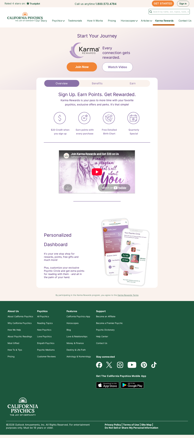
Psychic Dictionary (105, 329)
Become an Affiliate (105, 316)
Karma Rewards (164, 20)
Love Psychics (44, 336)
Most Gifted (13, 343)
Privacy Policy (113, 424)
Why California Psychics (20, 323)
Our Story (41, 20)
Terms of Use (131, 424)
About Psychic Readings (20, 336)
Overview (62, 83)
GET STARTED (163, 3)
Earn (133, 83)
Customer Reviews (46, 356)
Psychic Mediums (46, 349)
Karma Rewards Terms (128, 295)
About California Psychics (20, 316)
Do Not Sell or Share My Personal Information (131, 427)
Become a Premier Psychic (109, 323)
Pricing (112, 20)
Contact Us (185, 20)
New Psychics (44, 329)
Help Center (102, 336)
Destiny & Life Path (76, 349)
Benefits (97, 83)
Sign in (183, 3)
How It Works (95, 20)
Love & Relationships (77, 336)
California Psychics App (78, 316)
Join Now (82, 67)
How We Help (14, 329)
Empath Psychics (45, 343)
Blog (69, 329)
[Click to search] (150, 12)
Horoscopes (73, 323)
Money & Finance (75, 343)
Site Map (146, 424)
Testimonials (75, 20)
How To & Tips (15, 349)
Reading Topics (45, 323)
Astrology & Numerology (79, 356)
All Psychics (43, 316)
